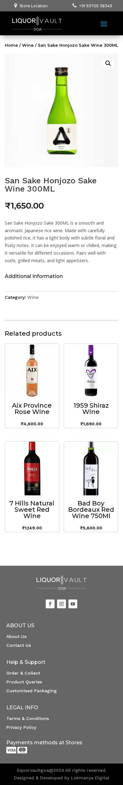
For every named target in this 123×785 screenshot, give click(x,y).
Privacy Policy (21, 727)
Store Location (34, 5)
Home (11, 45)
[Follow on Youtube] (72, 603)
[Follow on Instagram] (61, 603)
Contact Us (18, 645)
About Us (16, 636)
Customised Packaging (31, 690)
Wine (28, 45)
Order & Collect (23, 673)
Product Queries (24, 681)
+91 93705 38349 (95, 5)
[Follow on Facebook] (50, 603)
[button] (108, 63)
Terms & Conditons (27, 718)
